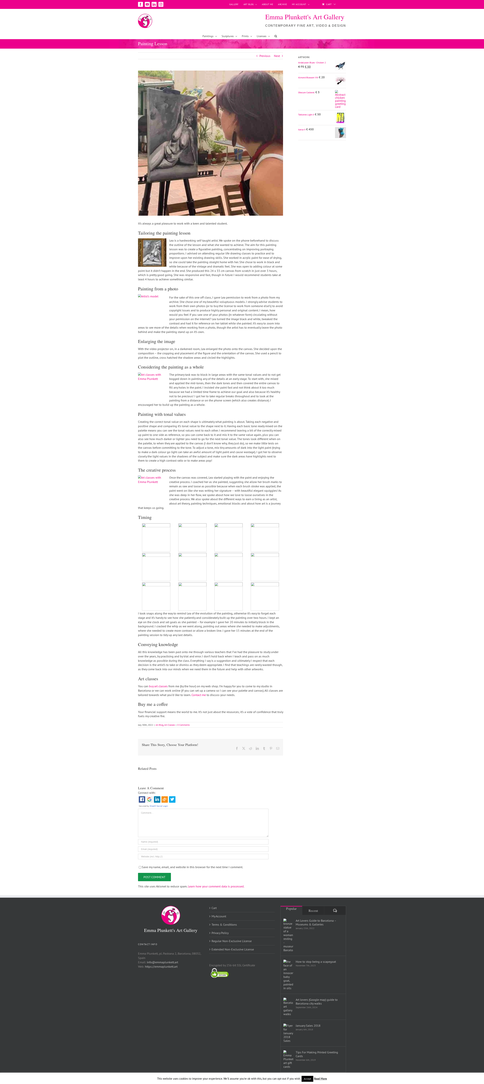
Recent (313, 910)
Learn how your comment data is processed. (216, 886)
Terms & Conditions (224, 924)
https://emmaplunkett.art (161, 966)
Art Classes (169, 724)
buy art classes (158, 686)
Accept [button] (307, 1078)
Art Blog (159, 724)
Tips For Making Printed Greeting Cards (317, 1054)
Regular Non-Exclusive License (232, 941)
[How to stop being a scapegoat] (288, 975)
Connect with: (147, 793)
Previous (264, 56)
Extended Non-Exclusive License (233, 949)
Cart (214, 908)
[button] (276, 36)
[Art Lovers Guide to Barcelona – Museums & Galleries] (288, 935)
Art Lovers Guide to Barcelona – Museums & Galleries (316, 922)
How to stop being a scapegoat (316, 961)
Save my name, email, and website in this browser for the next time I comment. (192, 867)
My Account (219, 916)
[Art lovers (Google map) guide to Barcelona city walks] (288, 1007)
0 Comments (183, 724)
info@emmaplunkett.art (162, 962)
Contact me (199, 695)
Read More (320, 1078)
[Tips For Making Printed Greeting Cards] (288, 1059)
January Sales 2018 (308, 1025)
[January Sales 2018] (288, 1033)
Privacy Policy (220, 933)
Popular (291, 908)
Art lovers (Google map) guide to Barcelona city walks (317, 1001)
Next (277, 56)
